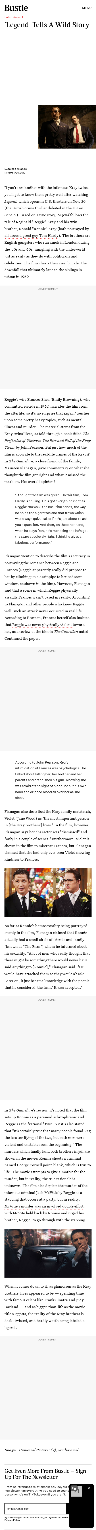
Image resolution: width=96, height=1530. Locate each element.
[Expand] (74, 1488)
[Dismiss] (88, 1488)
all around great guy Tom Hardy (31, 235)
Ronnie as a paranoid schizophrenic (47, 1116)
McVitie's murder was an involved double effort (43, 1206)
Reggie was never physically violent (42, 624)
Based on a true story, (44, 214)
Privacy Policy (12, 1520)
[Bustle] (16, 8)
